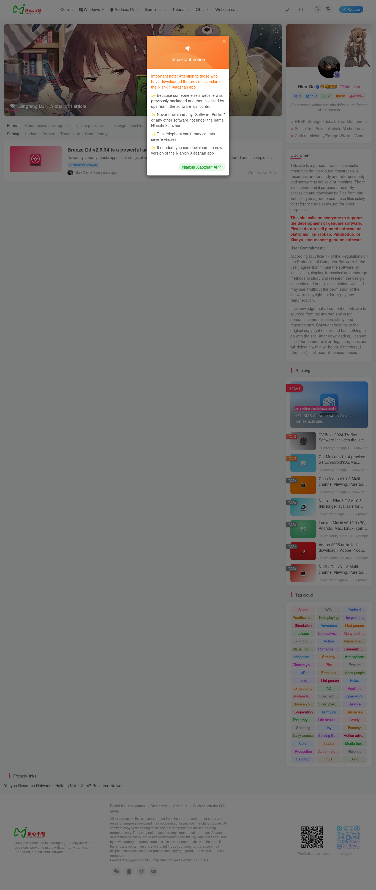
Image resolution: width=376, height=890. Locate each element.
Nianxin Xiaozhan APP (201, 167)
